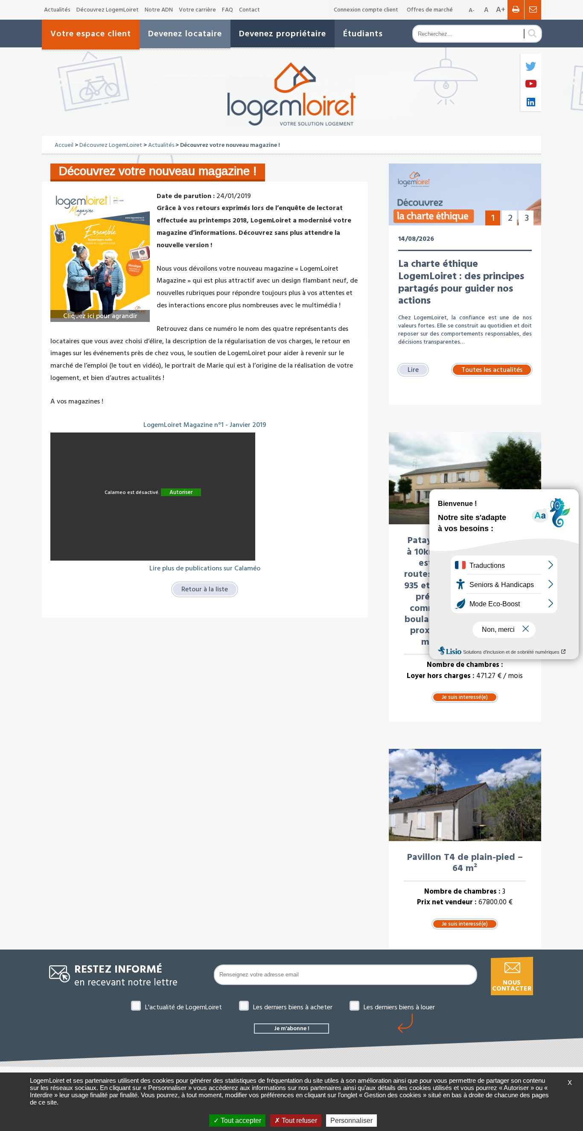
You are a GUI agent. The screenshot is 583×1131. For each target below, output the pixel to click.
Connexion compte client (366, 10)
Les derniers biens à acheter (292, 1007)
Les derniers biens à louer (399, 1007)
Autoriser (180, 492)
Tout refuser (298, 1120)
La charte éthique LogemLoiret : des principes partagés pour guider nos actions (461, 282)
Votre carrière (197, 10)
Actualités (57, 10)
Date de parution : (186, 196)
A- (472, 10)
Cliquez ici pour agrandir (100, 316)
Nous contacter (511, 985)
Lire (413, 369)
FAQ (227, 10)
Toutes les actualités (491, 369)
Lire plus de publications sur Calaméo (204, 568)
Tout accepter (240, 1120)
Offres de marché (430, 10)
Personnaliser (351, 1120)
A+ (500, 9)
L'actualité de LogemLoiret (183, 1007)
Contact (249, 10)
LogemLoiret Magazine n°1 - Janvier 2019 (204, 425)
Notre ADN (159, 10)
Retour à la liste (204, 589)
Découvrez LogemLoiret (107, 10)
